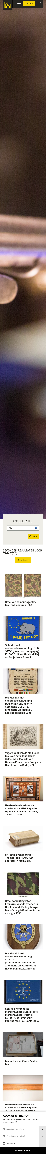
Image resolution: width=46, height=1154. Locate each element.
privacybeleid (11, 1122)
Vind (35, 537)
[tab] (42, 1129)
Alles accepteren (23, 1150)
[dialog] (23, 1133)
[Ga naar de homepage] (7, 5)
